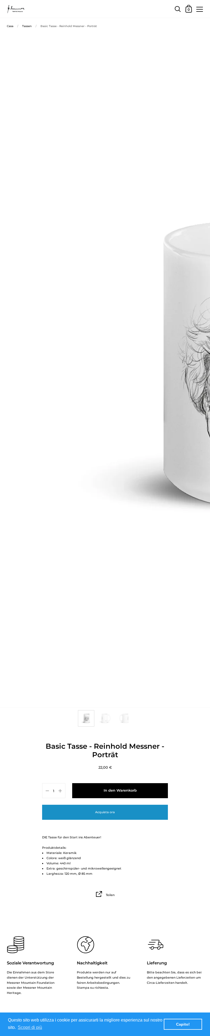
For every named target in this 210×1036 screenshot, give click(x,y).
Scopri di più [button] (30, 1027)
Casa (10, 26)
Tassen (27, 26)
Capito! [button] (183, 1024)
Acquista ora (105, 812)
